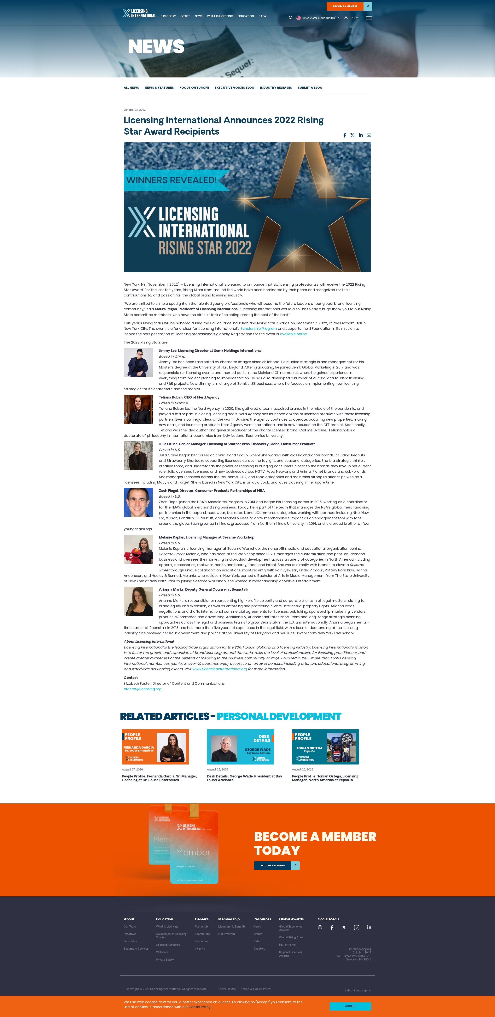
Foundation (131, 941)
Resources (201, 941)
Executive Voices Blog (234, 87)
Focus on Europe (194, 87)
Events (185, 16)
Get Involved (226, 934)
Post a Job (201, 926)
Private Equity (165, 960)
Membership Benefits (232, 926)
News (198, 16)
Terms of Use (227, 989)
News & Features (159, 87)
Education (246, 16)
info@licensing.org (360, 949)
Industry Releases (276, 87)
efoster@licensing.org (142, 688)
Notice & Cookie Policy (256, 989)
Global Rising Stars (291, 937)
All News (131, 87)
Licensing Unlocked (168, 945)
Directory (168, 16)
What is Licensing (220, 16)
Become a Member (345, 6)
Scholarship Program (259, 328)
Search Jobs (202, 934)
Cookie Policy (200, 1007)
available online (293, 334)
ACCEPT (350, 1006)
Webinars (162, 952)
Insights (200, 948)
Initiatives (130, 934)
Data (262, 16)
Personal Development (279, 716)
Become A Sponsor (136, 948)
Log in (354, 17)
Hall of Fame (287, 945)
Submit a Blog (310, 87)
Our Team (130, 926)
